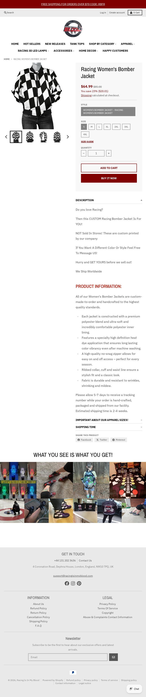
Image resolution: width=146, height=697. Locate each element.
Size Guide (87, 141)
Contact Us (85, 560)
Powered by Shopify (53, 680)
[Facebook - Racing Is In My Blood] (67, 583)
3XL (126, 126)
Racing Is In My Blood (28, 680)
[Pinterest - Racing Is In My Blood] (79, 583)
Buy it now (109, 178)
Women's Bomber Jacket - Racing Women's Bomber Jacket (103, 111)
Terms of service (109, 680)
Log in (103, 12)
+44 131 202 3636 (65, 560)
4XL (85, 134)
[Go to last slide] (6, 137)
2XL (116, 126)
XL (107, 126)
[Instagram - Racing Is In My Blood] (73, 583)
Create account (117, 12)
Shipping (86, 95)
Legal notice (85, 683)
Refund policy (73, 680)
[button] (16, 137)
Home (7, 59)
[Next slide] (67, 137)
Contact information (65, 683)
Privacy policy (91, 680)
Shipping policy (129, 680)
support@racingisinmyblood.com (73, 575)
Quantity (86, 147)
